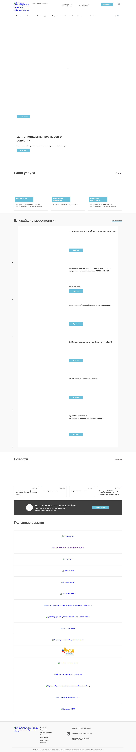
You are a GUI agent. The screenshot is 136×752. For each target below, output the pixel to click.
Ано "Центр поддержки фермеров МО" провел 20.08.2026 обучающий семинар (26, 492)
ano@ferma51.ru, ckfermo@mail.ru (67, 5)
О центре (19, 16)
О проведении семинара (51, 491)
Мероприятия (56, 16)
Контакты (93, 16)
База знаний (69, 16)
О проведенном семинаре (79, 491)
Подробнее (76, 250)
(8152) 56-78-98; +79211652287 (84, 5)
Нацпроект (30, 16)
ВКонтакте (23, 150)
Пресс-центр (81, 16)
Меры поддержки (43, 16)
